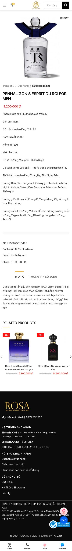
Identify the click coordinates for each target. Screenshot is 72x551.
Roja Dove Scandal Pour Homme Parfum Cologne (19, 367)
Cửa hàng (23, 85)
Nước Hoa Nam (41, 85)
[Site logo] (36, 5)
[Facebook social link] (12, 262)
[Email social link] (21, 262)
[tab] (19, 276)
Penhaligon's (18, 255)
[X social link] (16, 262)
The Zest (57, 535)
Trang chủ (8, 85)
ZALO (64, 520)
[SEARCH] (65, 5)
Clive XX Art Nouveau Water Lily (53, 367)
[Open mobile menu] (4, 5)
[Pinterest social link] (25, 262)
